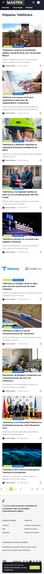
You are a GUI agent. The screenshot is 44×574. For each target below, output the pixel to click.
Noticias (7, 46)
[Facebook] (24, 561)
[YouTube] (30, 561)
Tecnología (18, 46)
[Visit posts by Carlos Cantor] (3, 66)
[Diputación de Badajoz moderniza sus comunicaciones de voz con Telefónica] (22, 360)
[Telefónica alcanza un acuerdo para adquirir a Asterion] (22, 224)
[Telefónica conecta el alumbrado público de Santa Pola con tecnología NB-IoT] (22, 35)
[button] (35, 567)
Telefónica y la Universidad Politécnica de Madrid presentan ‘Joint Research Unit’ (22, 425)
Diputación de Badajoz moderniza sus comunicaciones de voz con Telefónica (21, 378)
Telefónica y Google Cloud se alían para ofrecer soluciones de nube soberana (19, 286)
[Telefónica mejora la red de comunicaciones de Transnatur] (22, 316)
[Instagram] (33, 561)
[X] (27, 561)
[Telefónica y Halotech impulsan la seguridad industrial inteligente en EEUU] (22, 130)
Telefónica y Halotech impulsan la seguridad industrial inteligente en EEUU (19, 147)
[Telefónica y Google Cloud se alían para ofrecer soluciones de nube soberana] (22, 269)
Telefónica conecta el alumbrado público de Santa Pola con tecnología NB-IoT (21, 53)
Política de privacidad (12, 567)
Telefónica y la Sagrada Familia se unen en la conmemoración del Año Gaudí (20, 195)
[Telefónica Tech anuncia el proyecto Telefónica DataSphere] (22, 455)
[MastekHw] (15, 2)
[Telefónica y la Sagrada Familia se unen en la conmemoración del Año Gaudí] (22, 177)
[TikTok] (37, 561)
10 (37, 489)
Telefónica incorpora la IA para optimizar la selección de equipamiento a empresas (17, 100)
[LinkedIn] (40, 561)
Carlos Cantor (10, 66)
